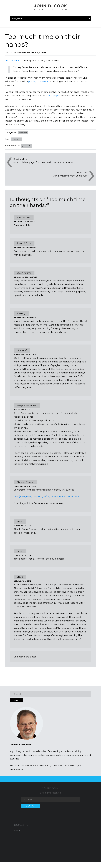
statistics (14, 759)
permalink (26, 146)
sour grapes (54, 95)
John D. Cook (50, 788)
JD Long (21, 313)
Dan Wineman (12, 60)
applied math (79, 755)
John (43, 52)
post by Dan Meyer (38, 81)
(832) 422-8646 (21, 825)
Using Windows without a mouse (70, 176)
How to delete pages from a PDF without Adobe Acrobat (43, 162)
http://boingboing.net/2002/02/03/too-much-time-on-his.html (46, 496)
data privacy (64, 755)
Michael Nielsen (25, 482)
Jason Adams (24, 243)
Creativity (23, 133)
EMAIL (17, 831)
